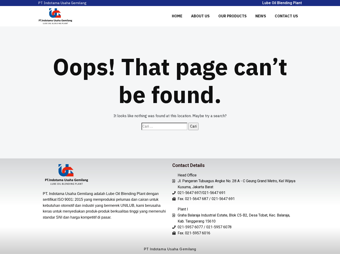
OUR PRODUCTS (232, 16)
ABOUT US (200, 16)
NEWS (260, 16)
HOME (177, 16)
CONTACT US (286, 16)
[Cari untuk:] (164, 126)
